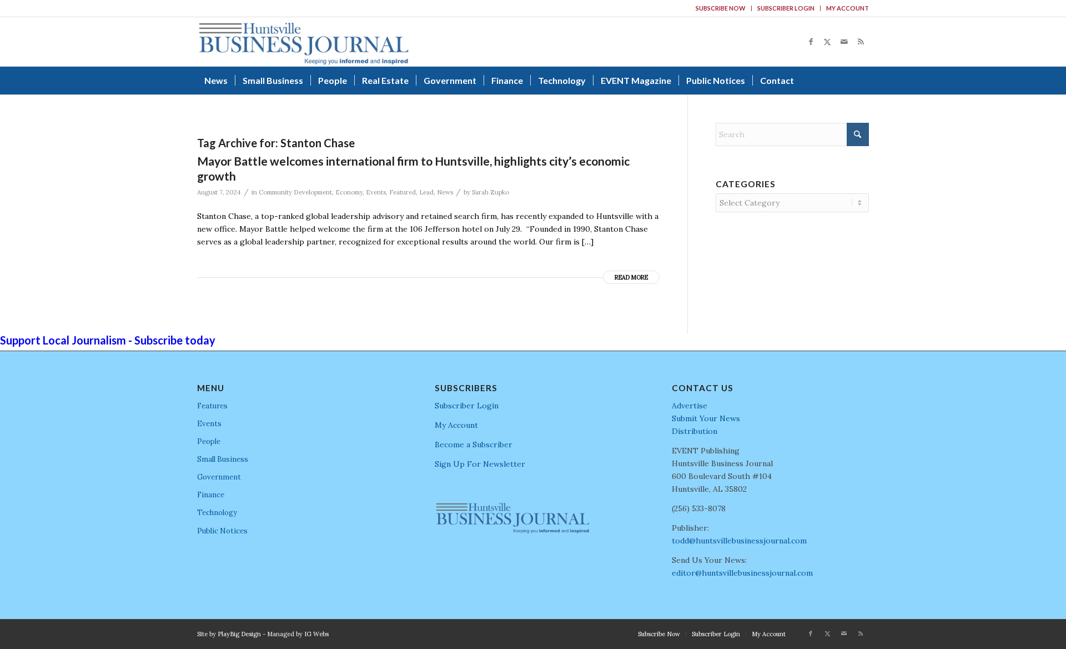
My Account (847, 8)
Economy (349, 192)
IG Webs (316, 634)
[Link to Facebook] (810, 41)
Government (219, 477)
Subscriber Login (785, 8)
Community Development (295, 192)
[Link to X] (827, 41)
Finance (210, 495)
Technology (217, 512)
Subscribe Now (721, 8)
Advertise (689, 406)
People (208, 441)
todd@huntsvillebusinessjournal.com (739, 541)
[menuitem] (721, 8)
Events (376, 192)
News (445, 192)
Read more (631, 277)
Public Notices (222, 531)
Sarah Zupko (490, 192)
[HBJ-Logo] (303, 41)
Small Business (222, 459)
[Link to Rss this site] (860, 41)
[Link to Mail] (844, 41)
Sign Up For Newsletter (480, 464)
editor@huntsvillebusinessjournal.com (742, 573)
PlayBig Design (239, 634)
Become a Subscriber (473, 445)
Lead (426, 192)
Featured (402, 192)
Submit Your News (706, 418)
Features (212, 406)
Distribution (694, 431)
